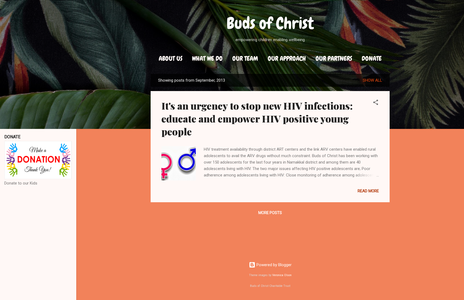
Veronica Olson (282, 275)
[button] (375, 103)
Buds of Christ (270, 23)
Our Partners (334, 58)
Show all (372, 80)
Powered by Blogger (273, 264)
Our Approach (287, 58)
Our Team (245, 58)
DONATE (372, 58)
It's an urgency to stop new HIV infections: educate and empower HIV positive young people (257, 118)
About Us (170, 58)
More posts (270, 213)
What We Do (207, 58)
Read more (368, 191)
